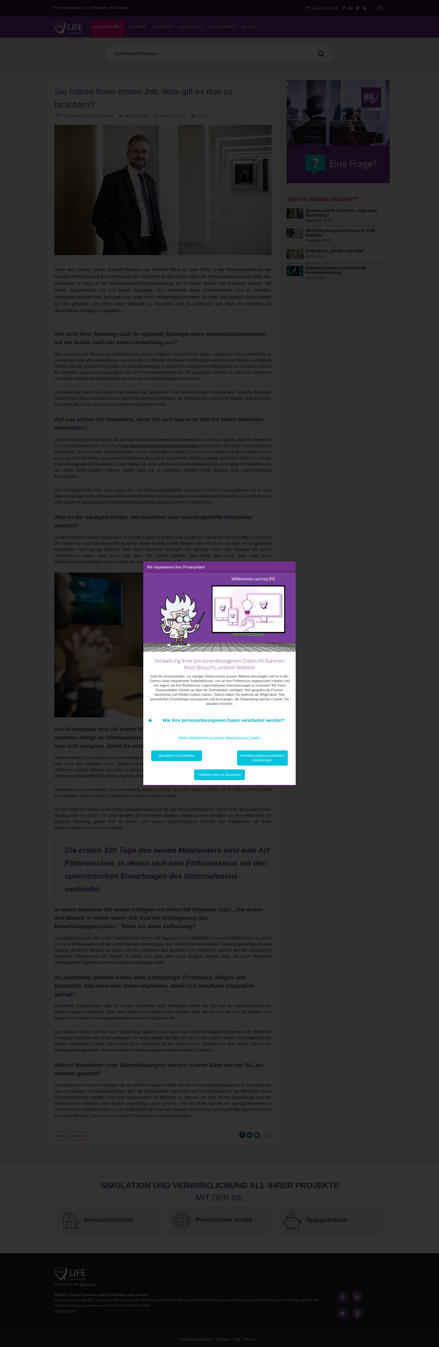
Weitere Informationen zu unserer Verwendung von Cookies (219, 737)
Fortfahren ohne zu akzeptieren (219, 775)
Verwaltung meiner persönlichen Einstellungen (262, 758)
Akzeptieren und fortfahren (176, 755)
